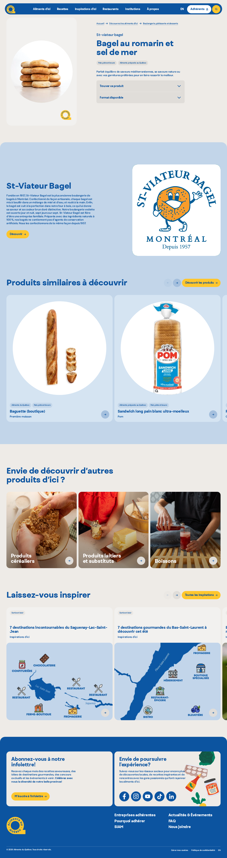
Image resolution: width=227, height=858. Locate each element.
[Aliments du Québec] (11, 9)
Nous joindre (179, 826)
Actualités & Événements (190, 815)
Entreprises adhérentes (135, 815)
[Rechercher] (216, 9)
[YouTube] (148, 796)
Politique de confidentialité (203, 850)
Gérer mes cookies (179, 850)
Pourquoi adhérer (129, 821)
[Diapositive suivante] (177, 283)
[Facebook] (124, 796)
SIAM (118, 826)
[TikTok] (159, 796)
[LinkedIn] (171, 796)
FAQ (172, 821)
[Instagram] (136, 796)
